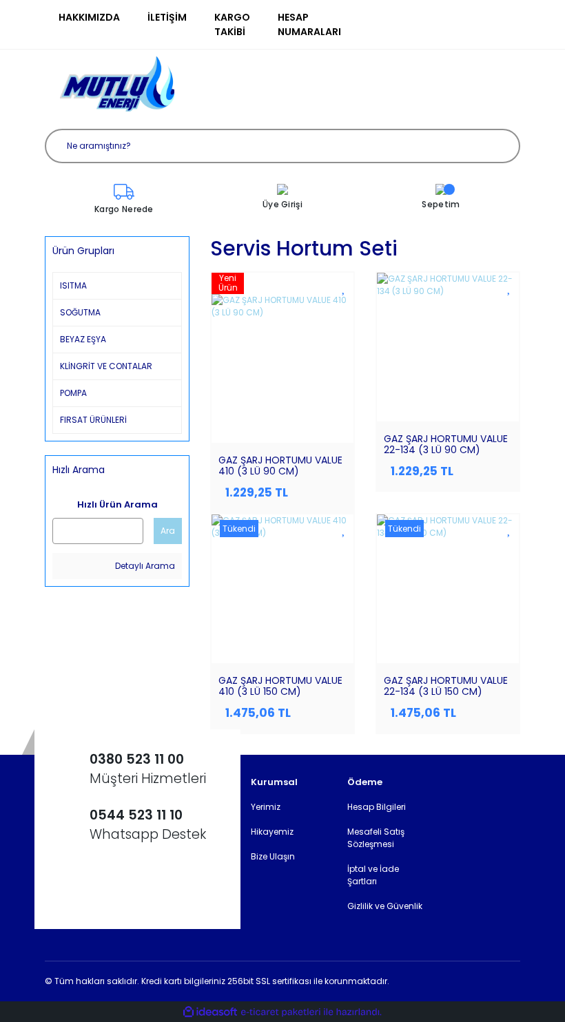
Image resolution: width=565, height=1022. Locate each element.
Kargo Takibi (232, 24)
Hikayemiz (272, 831)
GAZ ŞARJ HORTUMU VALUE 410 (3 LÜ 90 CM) (280, 465)
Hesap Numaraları (309, 24)
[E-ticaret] (280, 1011)
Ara (168, 530)
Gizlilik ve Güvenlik (384, 906)
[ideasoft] (210, 1012)
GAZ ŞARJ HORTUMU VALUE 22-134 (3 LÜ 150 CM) (446, 686)
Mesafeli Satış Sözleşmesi (375, 838)
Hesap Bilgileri (376, 807)
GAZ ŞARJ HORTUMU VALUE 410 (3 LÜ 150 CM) (280, 686)
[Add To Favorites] (344, 287)
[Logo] (117, 84)
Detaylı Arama (144, 566)
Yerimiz (265, 807)
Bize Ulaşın (273, 856)
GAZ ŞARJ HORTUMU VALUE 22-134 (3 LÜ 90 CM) (446, 444)
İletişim (167, 17)
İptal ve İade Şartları (373, 875)
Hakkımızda (89, 17)
